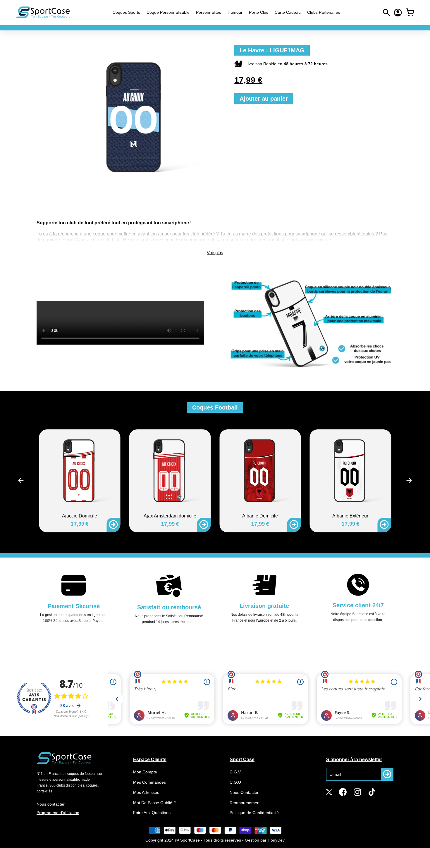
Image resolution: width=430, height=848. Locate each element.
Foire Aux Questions (152, 812)
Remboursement (245, 802)
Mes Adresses (146, 792)
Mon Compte (145, 772)
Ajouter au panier (264, 98)
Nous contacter (51, 804)
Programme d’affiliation (58, 812)
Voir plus (215, 252)
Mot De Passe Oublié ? (154, 802)
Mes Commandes (149, 782)
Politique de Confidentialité (254, 812)
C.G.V (235, 772)
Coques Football (215, 407)
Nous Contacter (244, 792)
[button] (21, 480)
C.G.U (235, 782)
